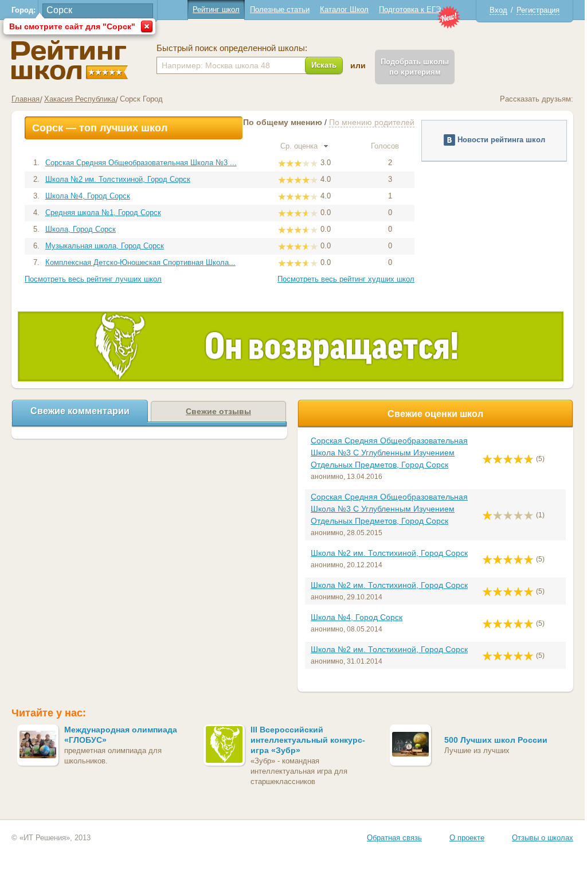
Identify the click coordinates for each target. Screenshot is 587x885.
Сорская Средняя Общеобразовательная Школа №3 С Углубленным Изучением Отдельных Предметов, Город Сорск (389, 452)
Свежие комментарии (80, 411)
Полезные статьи (280, 9)
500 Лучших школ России (495, 739)
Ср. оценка (300, 146)
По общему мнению (282, 122)
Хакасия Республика (79, 99)
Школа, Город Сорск (80, 229)
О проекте (466, 837)
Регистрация (537, 10)
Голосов (386, 146)
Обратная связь (394, 837)
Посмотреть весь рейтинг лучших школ (93, 279)
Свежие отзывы (218, 411)
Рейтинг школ (216, 9)
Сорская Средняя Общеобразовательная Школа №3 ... (141, 162)
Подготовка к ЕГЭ (410, 9)
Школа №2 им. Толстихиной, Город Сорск (117, 179)
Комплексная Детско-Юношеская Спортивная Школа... (140, 262)
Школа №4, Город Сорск (87, 196)
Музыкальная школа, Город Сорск (104, 245)
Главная (25, 99)
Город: (23, 10)
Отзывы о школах (542, 837)
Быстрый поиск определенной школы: (231, 48)
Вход (498, 10)
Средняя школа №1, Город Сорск (103, 212)
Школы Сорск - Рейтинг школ (69, 60)
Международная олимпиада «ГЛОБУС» (120, 734)
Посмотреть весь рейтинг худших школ (345, 279)
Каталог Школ (344, 9)
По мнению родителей (371, 122)
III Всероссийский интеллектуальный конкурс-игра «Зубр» (308, 740)
